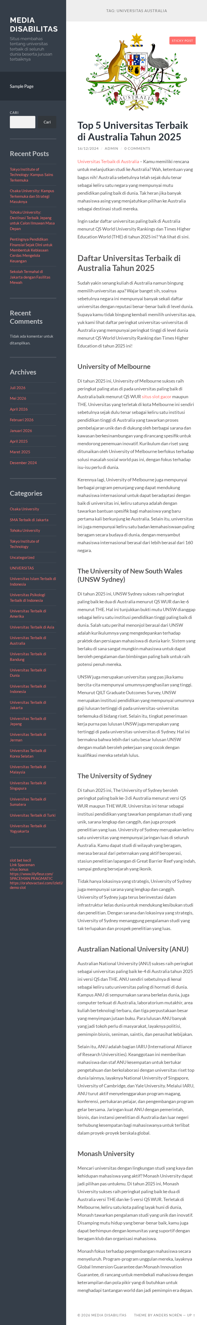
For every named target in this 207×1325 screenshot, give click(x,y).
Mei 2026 (18, 398)
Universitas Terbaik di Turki (33, 815)
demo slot (18, 887)
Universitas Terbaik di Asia (32, 627)
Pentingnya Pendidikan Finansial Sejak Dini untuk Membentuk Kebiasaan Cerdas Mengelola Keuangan (31, 250)
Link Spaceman (22, 864)
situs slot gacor (156, 396)
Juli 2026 (17, 387)
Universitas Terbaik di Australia (108, 161)
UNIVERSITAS (22, 568)
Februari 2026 (22, 419)
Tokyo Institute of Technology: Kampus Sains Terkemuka (31, 174)
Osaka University (24, 509)
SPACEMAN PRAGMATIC (31, 878)
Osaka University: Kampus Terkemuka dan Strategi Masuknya (32, 196)
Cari (14, 113)
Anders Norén (167, 1315)
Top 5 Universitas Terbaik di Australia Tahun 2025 (132, 131)
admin (111, 148)
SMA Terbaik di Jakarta (29, 519)
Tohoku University (25, 530)
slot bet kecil (20, 860)
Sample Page (22, 86)
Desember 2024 (23, 462)
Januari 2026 (21, 430)
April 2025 (19, 441)
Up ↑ (191, 1315)
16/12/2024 (88, 148)
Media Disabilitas (34, 25)
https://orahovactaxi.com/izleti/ (36, 883)
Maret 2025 (20, 451)
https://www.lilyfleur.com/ (31, 873)
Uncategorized (22, 557)
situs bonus (19, 869)
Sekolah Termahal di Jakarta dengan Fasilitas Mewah (30, 277)
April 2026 (19, 409)
